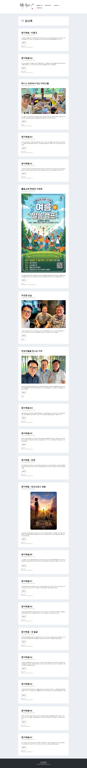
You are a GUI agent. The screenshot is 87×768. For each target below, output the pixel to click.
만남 (29, 126)
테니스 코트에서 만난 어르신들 (35, 83)
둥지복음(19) (26, 433)
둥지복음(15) (26, 657)
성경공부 (28, 47)
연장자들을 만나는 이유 (31, 351)
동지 (23, 449)
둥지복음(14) (26, 684)
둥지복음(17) (26, 581)
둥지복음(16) (26, 606)
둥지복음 (24, 46)
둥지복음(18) (26, 554)
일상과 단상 (56, 5)
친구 (25, 340)
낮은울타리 (24, 284)
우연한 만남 (26, 295)
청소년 (31, 47)
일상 (23, 124)
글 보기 (23, 42)
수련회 (31, 284)
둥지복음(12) (26, 737)
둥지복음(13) (26, 710)
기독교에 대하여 (48, 5)
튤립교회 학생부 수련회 (31, 189)
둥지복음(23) (27, 58)
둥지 (23, 47)
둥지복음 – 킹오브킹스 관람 (33, 486)
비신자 (25, 47)
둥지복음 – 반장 (28, 460)
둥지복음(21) (26, 163)
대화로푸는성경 (25, 126)
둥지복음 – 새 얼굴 (29, 632)
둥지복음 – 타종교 (29, 32)
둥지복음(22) (27, 137)
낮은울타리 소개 (39, 5)
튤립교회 (34, 284)
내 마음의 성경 (39, 8)
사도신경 (28, 284)
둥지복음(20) (27, 408)
